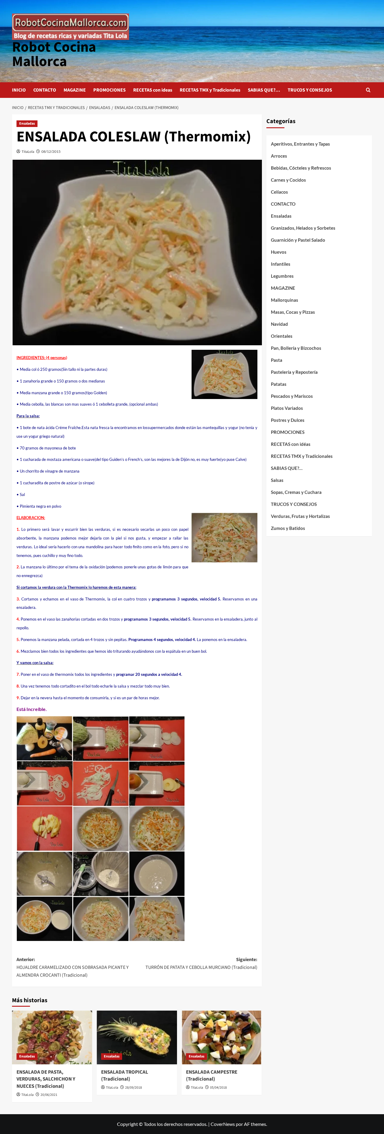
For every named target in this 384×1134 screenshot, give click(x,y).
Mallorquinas (284, 300)
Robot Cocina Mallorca (54, 54)
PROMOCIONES (109, 90)
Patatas (278, 384)
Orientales (281, 336)
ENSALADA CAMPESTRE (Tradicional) (211, 1076)
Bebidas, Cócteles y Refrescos (301, 168)
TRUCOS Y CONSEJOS (310, 90)
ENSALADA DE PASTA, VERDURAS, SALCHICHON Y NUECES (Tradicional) (45, 1079)
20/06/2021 (48, 1094)
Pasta (276, 360)
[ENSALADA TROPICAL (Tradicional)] (137, 1037)
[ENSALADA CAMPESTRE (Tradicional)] (222, 1037)
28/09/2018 (133, 1087)
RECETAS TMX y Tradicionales (210, 90)
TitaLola (28, 151)
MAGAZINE (75, 90)
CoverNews (223, 1124)
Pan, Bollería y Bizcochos (296, 348)
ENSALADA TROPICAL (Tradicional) (124, 1076)
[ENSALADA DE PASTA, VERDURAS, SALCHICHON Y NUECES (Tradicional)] (52, 1037)
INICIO (19, 90)
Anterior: (72, 967)
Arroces (279, 156)
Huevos (278, 252)
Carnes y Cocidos (288, 180)
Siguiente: (201, 963)
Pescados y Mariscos (292, 396)
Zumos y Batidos (288, 528)
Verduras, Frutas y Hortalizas (300, 516)
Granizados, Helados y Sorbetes (303, 228)
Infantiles (280, 264)
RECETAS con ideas (152, 90)
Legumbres (282, 276)
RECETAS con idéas (290, 444)
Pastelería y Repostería (294, 372)
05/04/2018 (218, 1087)
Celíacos (279, 192)
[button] (368, 90)
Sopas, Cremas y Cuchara (296, 492)
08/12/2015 (51, 151)
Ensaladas (27, 123)
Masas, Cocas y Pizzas (293, 312)
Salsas (277, 480)
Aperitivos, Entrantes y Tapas (300, 144)
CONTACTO (44, 90)
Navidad (279, 324)
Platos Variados (287, 408)
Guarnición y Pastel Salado (298, 240)
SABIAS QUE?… (264, 90)
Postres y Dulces (287, 420)
